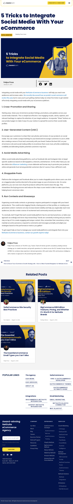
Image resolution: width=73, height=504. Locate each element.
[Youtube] (11, 454)
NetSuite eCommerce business (37, 92)
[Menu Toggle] (69, 3)
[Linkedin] (7, 454)
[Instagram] (3, 454)
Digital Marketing (6, 35)
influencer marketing (19, 164)
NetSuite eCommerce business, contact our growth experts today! (25, 233)
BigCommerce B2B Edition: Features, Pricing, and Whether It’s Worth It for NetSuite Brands (55, 311)
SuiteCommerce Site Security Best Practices (17, 308)
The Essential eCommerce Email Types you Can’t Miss (16, 354)
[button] (41, 84)
